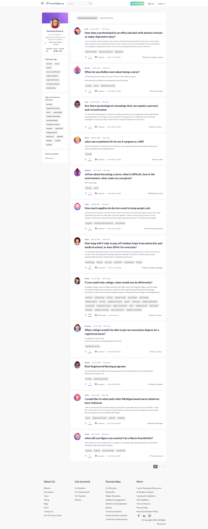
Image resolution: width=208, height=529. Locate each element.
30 (160, 466)
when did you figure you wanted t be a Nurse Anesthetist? (119, 438)
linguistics (119, 52)
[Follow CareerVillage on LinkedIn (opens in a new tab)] (144, 515)
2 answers (101, 193)
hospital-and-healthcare (103, 223)
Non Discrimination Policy (147, 511)
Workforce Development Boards (116, 505)
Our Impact (49, 492)
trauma (57, 140)
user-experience (117, 310)
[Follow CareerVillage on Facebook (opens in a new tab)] (138, 515)
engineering (99, 297)
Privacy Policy (142, 507)
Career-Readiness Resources (148, 488)
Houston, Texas (156, 127)
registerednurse (52, 76)
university (59, 128)
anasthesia (121, 451)
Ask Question (137, 3)
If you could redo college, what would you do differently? (118, 282)
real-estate (154, 306)
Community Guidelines (146, 496)
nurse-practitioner (53, 72)
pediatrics (50, 136)
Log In (160, 3)
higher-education (120, 306)
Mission (47, 488)
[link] (118, 43)
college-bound (51, 132)
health (48, 68)
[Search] (90, 3)
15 (155, 466)
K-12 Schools (111, 488)
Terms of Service (143, 503)
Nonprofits (110, 492)
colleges (89, 310)
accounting (90, 306)
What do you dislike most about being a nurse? (112, 71)
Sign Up (151, 3)
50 (164, 466)
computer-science (52, 124)
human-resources (105, 52)
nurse (57, 64)
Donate (78, 500)
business (89, 297)
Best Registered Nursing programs (105, 366)
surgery (49, 140)
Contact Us (48, 511)
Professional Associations (116, 515)
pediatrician (129, 262)
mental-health (91, 52)
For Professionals (82, 492)
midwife (60, 136)
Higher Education (113, 496)
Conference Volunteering (116, 519)
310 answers (102, 315)
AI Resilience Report (145, 492)
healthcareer (51, 88)
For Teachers (80, 496)
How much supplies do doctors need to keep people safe (117, 208)
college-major (120, 297)
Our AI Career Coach (53, 515)
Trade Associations (114, 511)
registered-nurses (52, 108)
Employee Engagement (115, 500)
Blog (46, 503)
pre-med (108, 262)
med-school (120, 223)
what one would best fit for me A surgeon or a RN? (114, 141)
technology (143, 297)
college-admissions (149, 302)
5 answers (101, 57)
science (49, 145)
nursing (49, 64)
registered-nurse (52, 80)
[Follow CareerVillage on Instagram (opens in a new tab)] (149, 515)
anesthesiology (51, 120)
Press (46, 507)
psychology (58, 112)
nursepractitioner (52, 84)
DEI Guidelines (142, 500)
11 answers (102, 268)
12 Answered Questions (87, 18)
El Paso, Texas (156, 352)
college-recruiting (102, 310)
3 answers (101, 91)
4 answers (101, 159)
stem (131, 306)
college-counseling (53, 116)
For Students (80, 488)
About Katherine (106, 18)
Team (46, 496)
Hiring (46, 500)
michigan (121, 418)
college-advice (91, 302)
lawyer (127, 302)
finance (99, 262)
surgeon (49, 128)
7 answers (101, 127)
